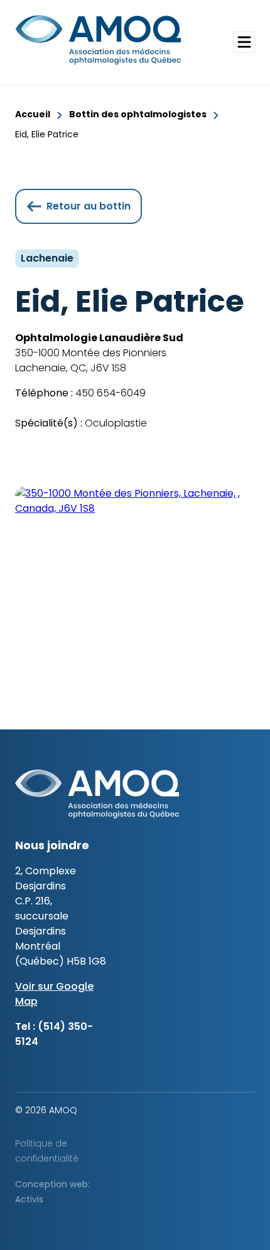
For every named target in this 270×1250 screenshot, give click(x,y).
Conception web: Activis (52, 1191)
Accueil (32, 114)
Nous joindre (52, 845)
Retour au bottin (88, 206)
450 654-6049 (109, 393)
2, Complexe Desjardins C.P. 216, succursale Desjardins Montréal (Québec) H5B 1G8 (60, 916)
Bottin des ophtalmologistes (138, 114)
